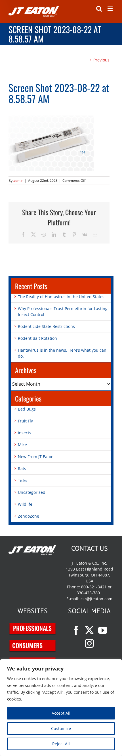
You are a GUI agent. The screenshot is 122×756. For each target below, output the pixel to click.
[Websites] (33, 626)
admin (18, 180)
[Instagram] (89, 643)
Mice (22, 444)
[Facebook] (76, 630)
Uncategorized (31, 492)
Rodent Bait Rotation (37, 338)
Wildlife (25, 504)
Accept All (61, 713)
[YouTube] (102, 630)
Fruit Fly (25, 421)
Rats (22, 468)
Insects (24, 432)
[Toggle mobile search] (99, 9)
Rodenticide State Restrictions (46, 326)
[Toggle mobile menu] (110, 9)
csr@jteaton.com (96, 598)
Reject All (61, 743)
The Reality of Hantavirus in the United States (61, 296)
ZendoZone (28, 516)
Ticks (22, 480)
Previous (101, 60)
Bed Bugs (27, 409)
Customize (61, 728)
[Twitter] (89, 630)
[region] (61, 707)
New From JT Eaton (36, 456)
